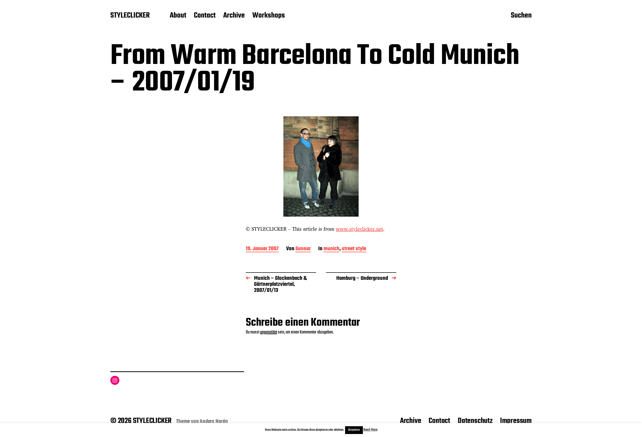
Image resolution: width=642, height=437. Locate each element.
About (178, 16)
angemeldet (268, 332)
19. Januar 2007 (262, 249)
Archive (234, 16)
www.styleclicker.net (359, 229)
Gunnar (303, 249)
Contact (205, 16)
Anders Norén (214, 421)
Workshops (268, 16)
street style (354, 249)
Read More (370, 429)
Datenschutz (475, 421)
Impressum (516, 421)
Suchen (521, 16)
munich (332, 249)
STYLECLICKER (130, 16)
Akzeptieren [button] (354, 430)
